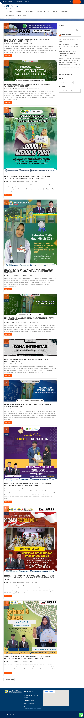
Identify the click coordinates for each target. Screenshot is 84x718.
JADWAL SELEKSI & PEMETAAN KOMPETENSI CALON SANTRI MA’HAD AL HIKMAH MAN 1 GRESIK (27, 40)
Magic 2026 (22, 15)
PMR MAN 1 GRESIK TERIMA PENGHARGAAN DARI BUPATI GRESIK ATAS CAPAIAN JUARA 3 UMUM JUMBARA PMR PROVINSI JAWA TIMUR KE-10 (29, 578)
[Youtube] (68, 2)
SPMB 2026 (77, 2)
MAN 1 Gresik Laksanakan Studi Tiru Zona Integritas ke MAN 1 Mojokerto (28, 360)
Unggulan (19, 11)
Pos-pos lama (9, 679)
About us (9, 11)
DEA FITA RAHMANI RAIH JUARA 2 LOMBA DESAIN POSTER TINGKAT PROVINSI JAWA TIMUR (68, 46)
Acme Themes (77, 714)
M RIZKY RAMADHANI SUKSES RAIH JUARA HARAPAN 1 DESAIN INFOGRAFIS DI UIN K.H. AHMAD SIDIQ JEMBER (28, 484)
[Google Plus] (71, 2)
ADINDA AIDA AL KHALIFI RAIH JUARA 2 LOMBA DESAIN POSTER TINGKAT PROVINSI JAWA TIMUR (69, 40)
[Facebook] (62, 2)
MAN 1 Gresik (10, 6)
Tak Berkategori (15, 43)
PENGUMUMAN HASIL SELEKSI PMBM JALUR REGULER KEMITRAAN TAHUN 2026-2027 (29, 319)
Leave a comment (27, 43)
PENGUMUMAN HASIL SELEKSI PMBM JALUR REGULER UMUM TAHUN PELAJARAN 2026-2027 (27, 85)
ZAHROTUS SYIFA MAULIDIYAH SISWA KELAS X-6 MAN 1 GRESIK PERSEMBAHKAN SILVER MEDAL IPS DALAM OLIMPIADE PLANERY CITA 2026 (28, 271)
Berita (55, 11)
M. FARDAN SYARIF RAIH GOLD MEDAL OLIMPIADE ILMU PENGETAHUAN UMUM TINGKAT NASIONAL (68, 53)
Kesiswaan (29, 11)
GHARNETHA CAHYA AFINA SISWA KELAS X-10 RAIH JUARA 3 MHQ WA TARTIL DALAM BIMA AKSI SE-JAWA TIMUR (27, 658)
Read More (8, 55)
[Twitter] (65, 2)
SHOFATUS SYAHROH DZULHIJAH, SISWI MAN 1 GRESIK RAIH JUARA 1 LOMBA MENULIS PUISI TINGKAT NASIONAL (27, 178)
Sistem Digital (10, 15)
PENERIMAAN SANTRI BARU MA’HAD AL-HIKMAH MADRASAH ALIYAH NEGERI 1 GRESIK (27, 405)
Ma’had (46, 11)
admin (7, 43)
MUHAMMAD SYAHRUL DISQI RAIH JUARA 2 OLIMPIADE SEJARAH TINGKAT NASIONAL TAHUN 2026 (69, 69)
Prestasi (39, 11)
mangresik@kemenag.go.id (23, 1)
